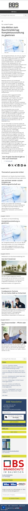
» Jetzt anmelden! (14, 422)
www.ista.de (5, 119)
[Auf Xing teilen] (15, 166)
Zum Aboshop (6, 452)
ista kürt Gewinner (9, 259)
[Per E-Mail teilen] (21, 165)
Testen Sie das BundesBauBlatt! (10, 451)
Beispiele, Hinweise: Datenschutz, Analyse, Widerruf (13, 425)
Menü (14, 12)
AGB (9, 505)
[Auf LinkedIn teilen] (18, 166)
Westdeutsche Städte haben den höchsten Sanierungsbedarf (13, 376)
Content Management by (7, 508)
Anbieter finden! (14, 498)
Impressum (22, 505)
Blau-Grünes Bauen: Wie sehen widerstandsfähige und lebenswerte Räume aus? (13, 372)
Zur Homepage (6, 476)
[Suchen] (25, 15)
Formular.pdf (8, 161)
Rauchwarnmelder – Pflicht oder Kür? (14, 324)
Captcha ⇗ (19, 419)
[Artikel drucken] (24, 165)
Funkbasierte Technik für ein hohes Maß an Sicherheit (14, 292)
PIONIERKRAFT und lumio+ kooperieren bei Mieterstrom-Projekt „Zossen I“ (12, 391)
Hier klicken (16, 417)
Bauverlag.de (4, 509)
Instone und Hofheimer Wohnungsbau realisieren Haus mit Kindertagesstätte (11, 385)
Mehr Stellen (14, 432)
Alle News (4, 395)
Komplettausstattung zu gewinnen (11, 222)
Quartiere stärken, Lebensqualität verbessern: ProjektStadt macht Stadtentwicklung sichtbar (12, 367)
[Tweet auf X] (12, 166)
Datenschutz (14, 505)
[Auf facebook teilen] (9, 166)
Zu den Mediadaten (7, 475)
